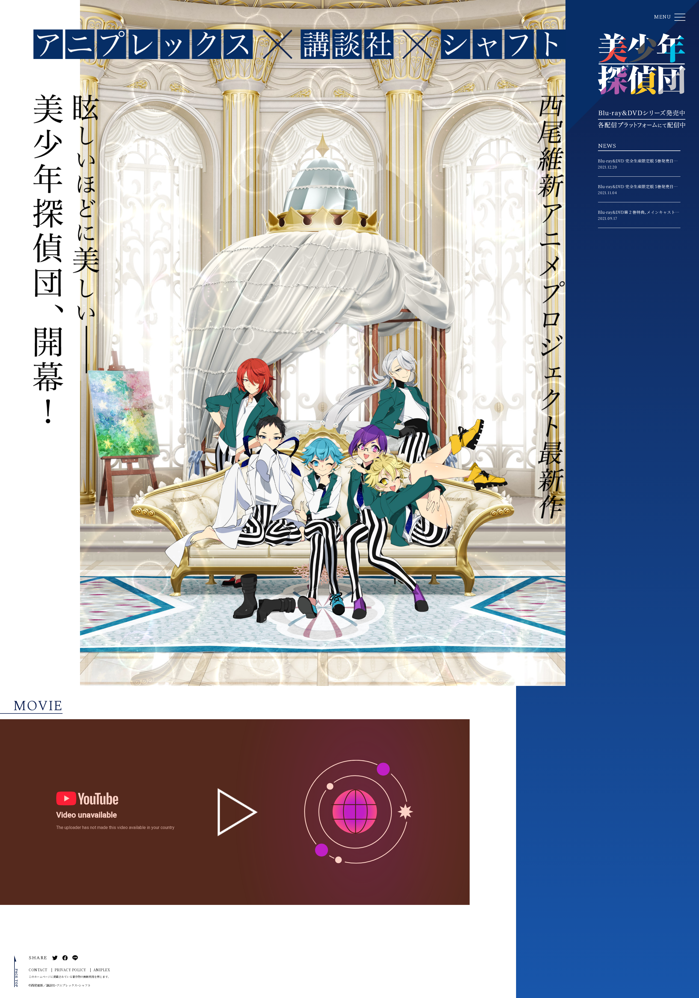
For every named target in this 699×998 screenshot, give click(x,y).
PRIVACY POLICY (70, 970)
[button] (669, 17)
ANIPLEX (101, 970)
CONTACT (38, 970)
